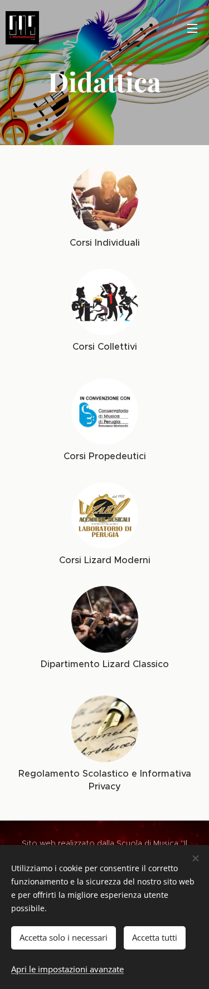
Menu (192, 28)
